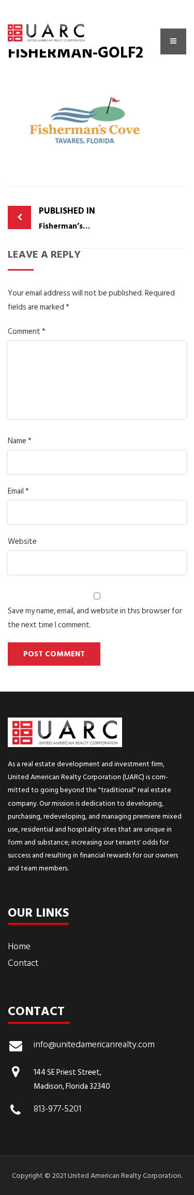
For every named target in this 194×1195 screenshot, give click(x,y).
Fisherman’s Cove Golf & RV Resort (68, 218)
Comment (27, 331)
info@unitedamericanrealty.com (94, 1045)
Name (20, 440)
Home (19, 946)
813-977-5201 (57, 1110)
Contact (23, 963)
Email (18, 491)
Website (22, 541)
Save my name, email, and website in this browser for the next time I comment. (95, 617)
